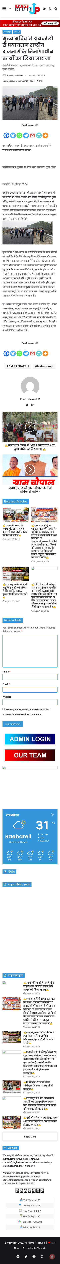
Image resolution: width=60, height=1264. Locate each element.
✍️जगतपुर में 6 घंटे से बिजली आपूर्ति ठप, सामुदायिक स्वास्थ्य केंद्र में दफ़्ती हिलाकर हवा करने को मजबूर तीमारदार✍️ (39, 1103)
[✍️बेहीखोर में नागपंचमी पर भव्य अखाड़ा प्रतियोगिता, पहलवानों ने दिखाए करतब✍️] (11, 1122)
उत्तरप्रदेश (7, 31)
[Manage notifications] (52, 1256)
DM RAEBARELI (18, 366)
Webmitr (41, 1248)
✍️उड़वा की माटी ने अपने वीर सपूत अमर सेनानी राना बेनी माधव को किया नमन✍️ (14, 530)
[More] (45, 133)
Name (6, 671)
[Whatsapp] (19, 133)
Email (6, 684)
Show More (30, 1136)
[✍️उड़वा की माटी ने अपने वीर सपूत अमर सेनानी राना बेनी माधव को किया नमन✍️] (15, 515)
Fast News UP (13, 75)
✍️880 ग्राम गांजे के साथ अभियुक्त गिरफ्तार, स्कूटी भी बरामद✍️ (38, 1085)
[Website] (28, 405)
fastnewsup (44, 366)
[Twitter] (13, 133)
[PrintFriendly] (39, 133)
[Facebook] (6, 133)
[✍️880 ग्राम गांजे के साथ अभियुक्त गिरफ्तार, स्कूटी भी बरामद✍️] (11, 1086)
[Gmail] (32, 133)
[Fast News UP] (27, 8)
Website (6, 696)
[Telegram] (26, 133)
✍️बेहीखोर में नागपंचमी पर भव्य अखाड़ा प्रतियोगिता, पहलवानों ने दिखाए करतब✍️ (40, 1121)
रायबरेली (17, 31)
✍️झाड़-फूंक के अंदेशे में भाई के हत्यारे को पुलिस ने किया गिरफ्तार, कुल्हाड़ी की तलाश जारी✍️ (14, 591)
